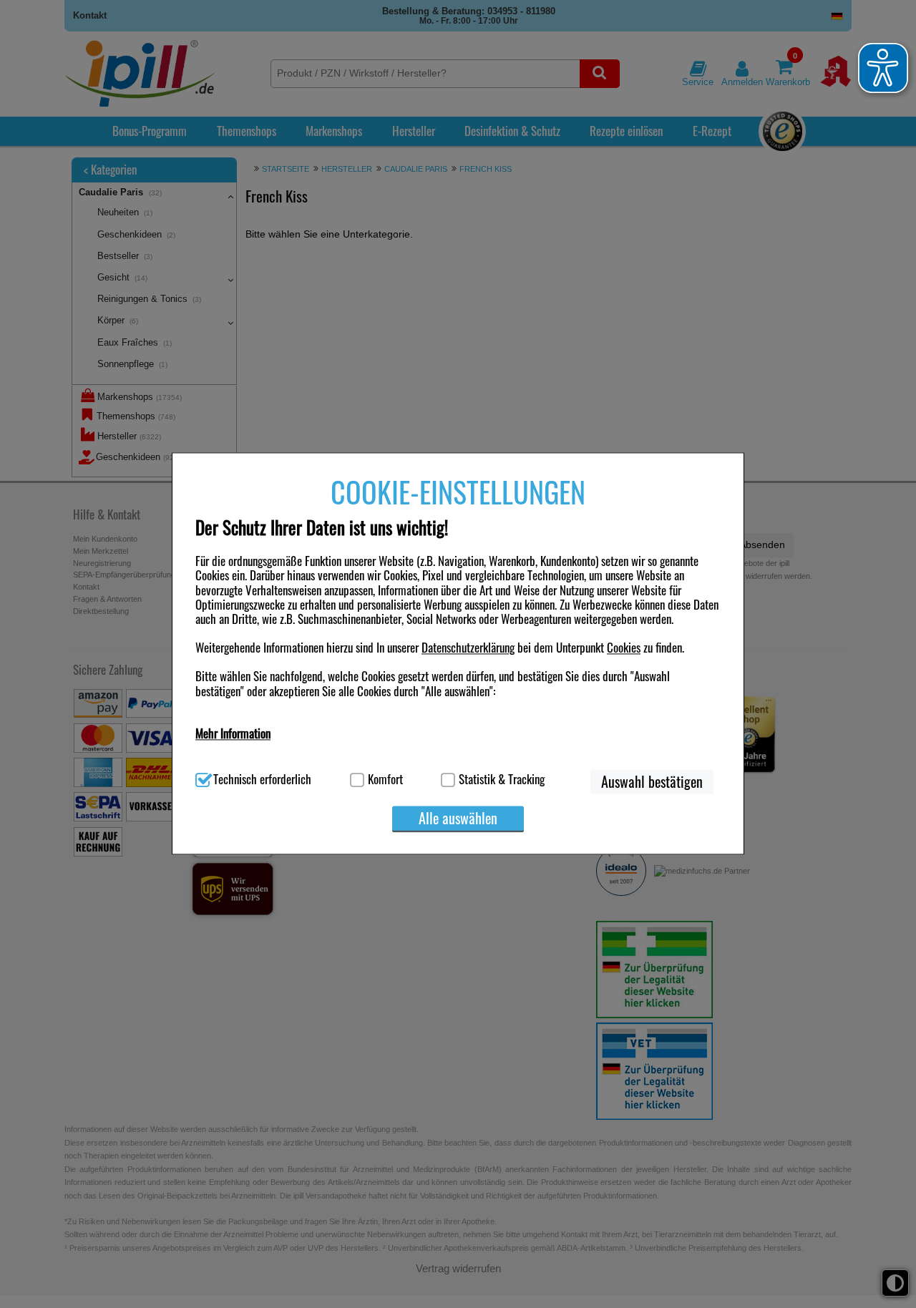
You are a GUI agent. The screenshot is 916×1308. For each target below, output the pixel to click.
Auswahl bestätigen (652, 781)
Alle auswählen (458, 818)
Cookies (623, 648)
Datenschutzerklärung (468, 648)
